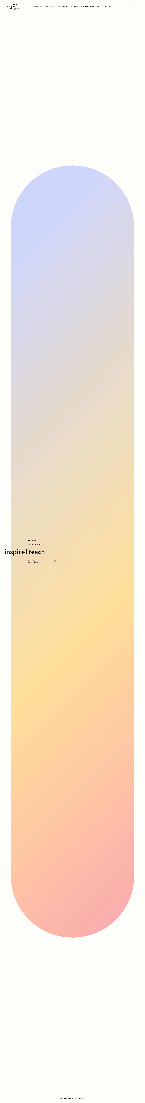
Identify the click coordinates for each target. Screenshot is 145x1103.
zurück (34, 540)
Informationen (66, 1098)
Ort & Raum (80, 1098)
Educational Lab (41, 7)
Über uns (108, 7)
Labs (53, 7)
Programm (62, 7)
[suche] (134, 7)
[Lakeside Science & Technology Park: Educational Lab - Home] (12, 7)
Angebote (74, 7)
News (99, 7)
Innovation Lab (87, 7)
